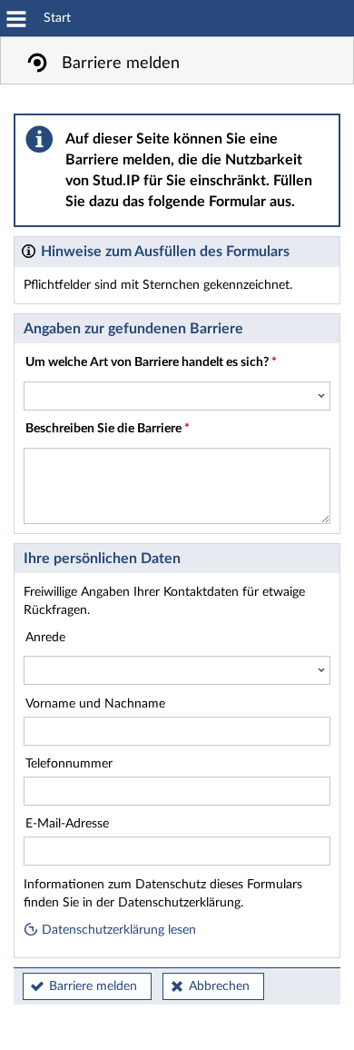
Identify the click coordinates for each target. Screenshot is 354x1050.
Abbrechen (219, 986)
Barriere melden (93, 986)
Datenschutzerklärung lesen (117, 930)
